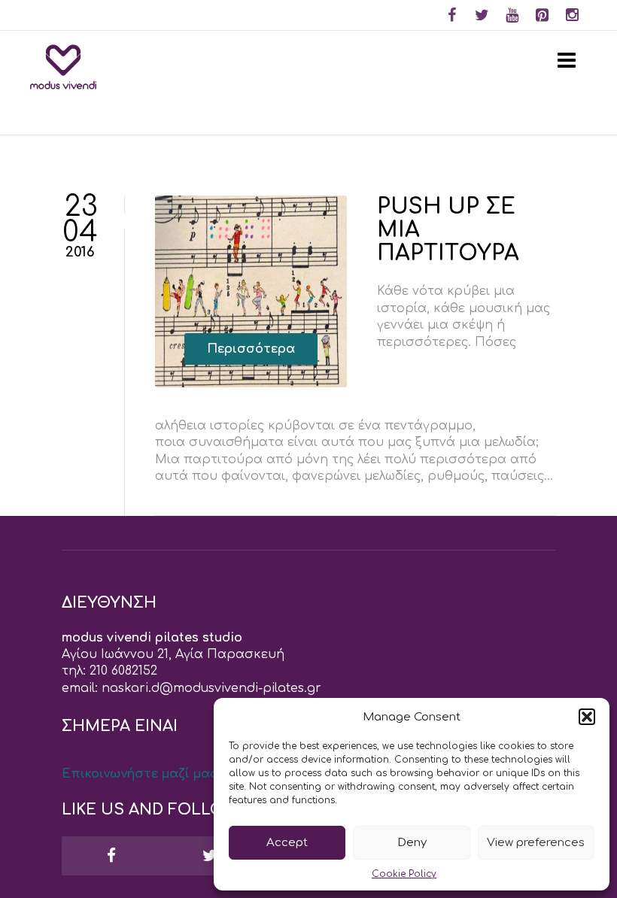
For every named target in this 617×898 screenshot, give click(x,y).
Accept (287, 842)
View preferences (536, 842)
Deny (412, 842)
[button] (586, 716)
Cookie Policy (404, 874)
